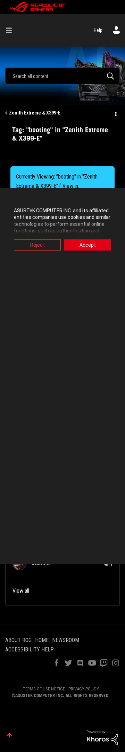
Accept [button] (88, 244)
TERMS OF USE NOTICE (44, 688)
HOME (42, 640)
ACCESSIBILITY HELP (29, 649)
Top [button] (9, 735)
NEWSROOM (65, 640)
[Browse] (11, 30)
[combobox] (62, 76)
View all (20, 590)
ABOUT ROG (18, 640)
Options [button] (115, 113)
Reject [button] (37, 244)
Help (98, 30)
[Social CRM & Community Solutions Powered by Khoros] (102, 737)
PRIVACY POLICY (83, 688)
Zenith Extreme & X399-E (34, 113)
